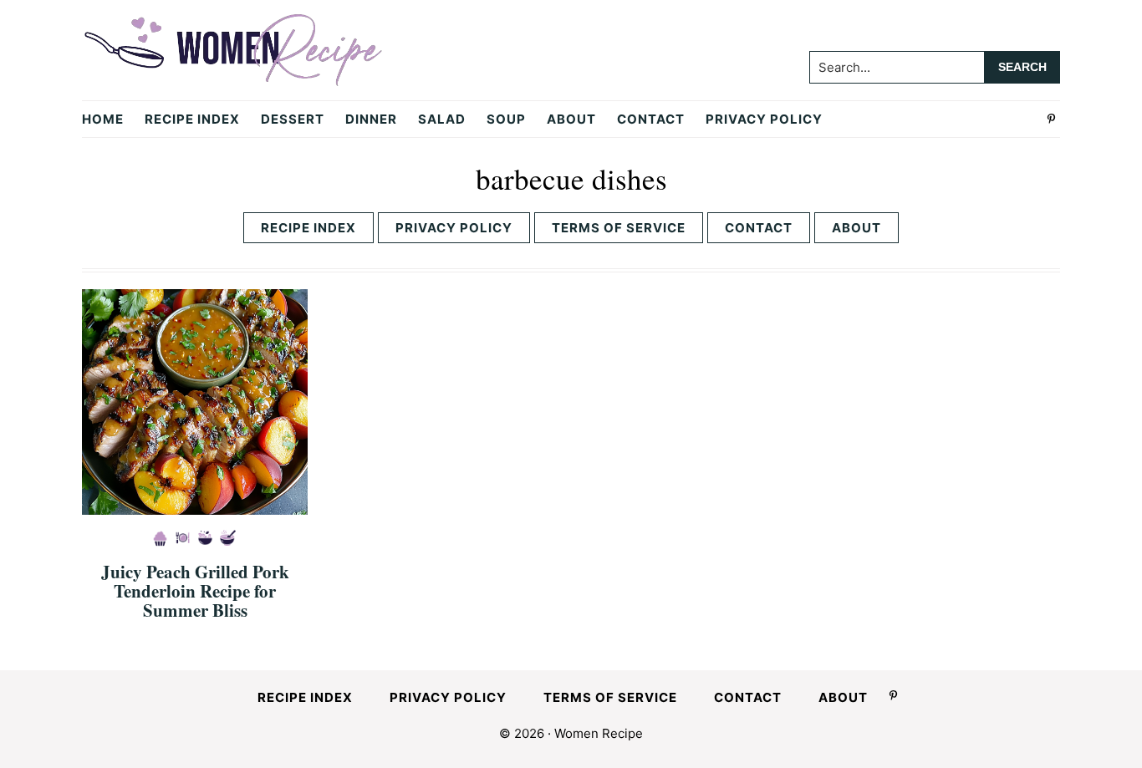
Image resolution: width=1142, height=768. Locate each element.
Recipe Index (308, 228)
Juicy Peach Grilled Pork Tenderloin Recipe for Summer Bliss (195, 591)
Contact (759, 228)
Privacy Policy (453, 228)
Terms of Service (619, 228)
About (856, 228)
